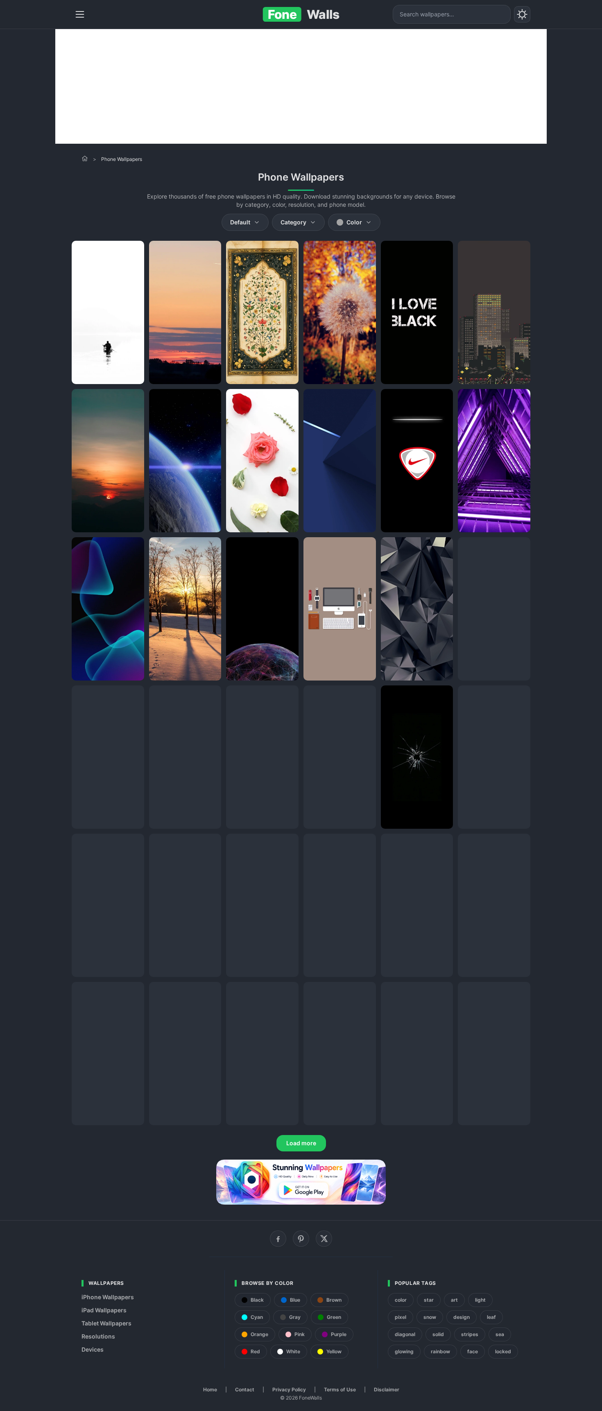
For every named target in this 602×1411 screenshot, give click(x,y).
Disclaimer (386, 1389)
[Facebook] (278, 1238)
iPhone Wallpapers (107, 1296)
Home (210, 1389)
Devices (92, 1349)
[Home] (84, 158)
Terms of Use (340, 1389)
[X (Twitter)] (324, 1238)
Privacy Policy (289, 1389)
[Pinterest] (301, 1238)
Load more (301, 1143)
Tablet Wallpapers (106, 1323)
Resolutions (98, 1336)
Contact (244, 1389)
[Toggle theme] (522, 14)
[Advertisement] (301, 86)
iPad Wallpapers (104, 1310)
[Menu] (80, 14)
